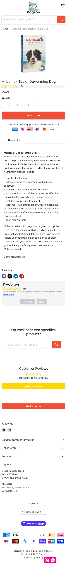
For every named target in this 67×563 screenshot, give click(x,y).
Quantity (6, 98)
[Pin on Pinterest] (21, 276)
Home (5, 28)
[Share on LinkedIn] (15, 276)
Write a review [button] (33, 386)
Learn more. (8, 295)
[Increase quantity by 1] (29, 105)
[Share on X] (9, 276)
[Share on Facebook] (4, 276)
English (32, 503)
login (27, 551)
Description (14, 140)
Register (18, 551)
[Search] (61, 19)
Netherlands (32, 512)
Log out (37, 551)
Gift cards (49, 551)
